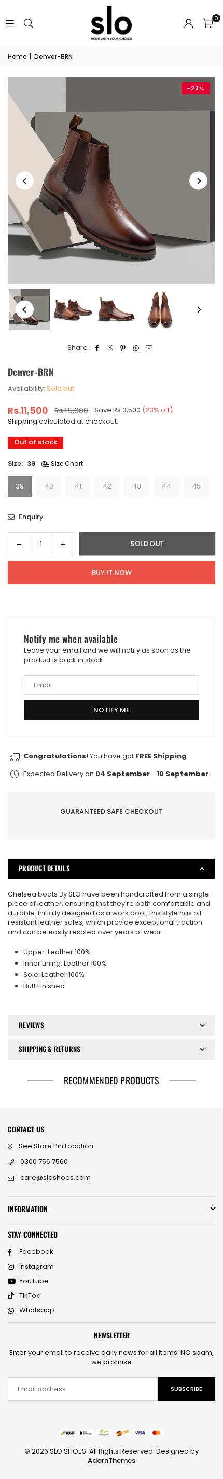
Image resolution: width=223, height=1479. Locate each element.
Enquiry (30, 517)
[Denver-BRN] (73, 309)
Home (17, 56)
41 (78, 486)
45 (196, 486)
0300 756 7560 (44, 1161)
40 (49, 486)
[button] (208, 23)
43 (136, 486)
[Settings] (188, 23)
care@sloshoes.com (55, 1178)
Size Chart (66, 463)
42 (107, 486)
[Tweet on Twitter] (110, 347)
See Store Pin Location (56, 1146)
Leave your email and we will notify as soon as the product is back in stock (107, 655)
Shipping (22, 421)
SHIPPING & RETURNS (50, 1048)
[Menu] (10, 23)
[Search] (28, 23)
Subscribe (186, 1389)
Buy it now (112, 572)
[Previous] (25, 181)
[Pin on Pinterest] (123, 347)
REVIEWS (31, 1025)
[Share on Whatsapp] (136, 347)
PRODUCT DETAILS (44, 868)
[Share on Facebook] (97, 347)
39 (20, 486)
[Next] (198, 181)
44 (166, 486)
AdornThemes (111, 1461)
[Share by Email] (149, 347)
